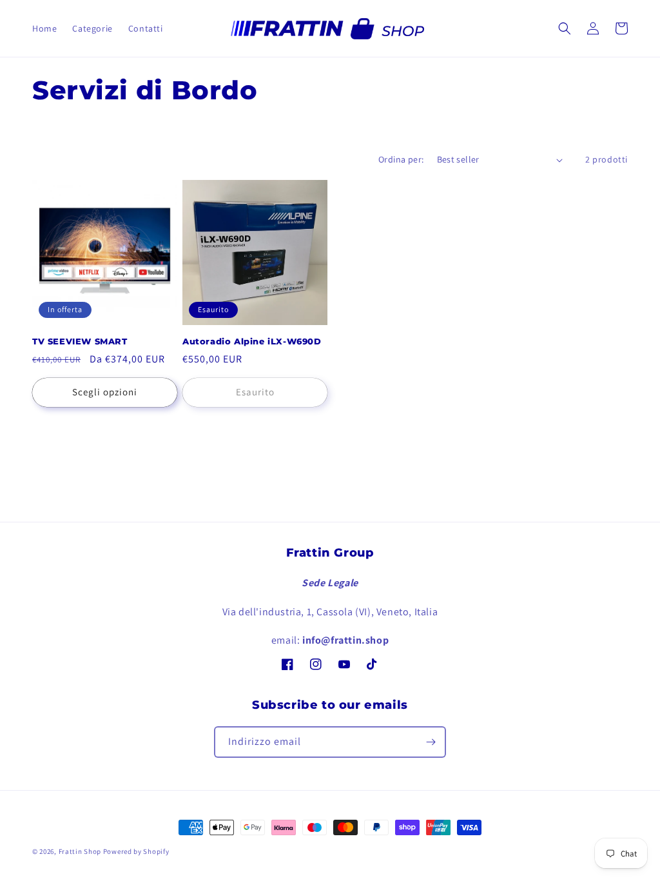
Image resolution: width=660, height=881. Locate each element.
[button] (564, 28)
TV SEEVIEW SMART (80, 341)
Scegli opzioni (104, 392)
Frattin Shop (80, 851)
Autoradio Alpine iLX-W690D (252, 341)
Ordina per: (400, 159)
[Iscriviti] (430, 742)
